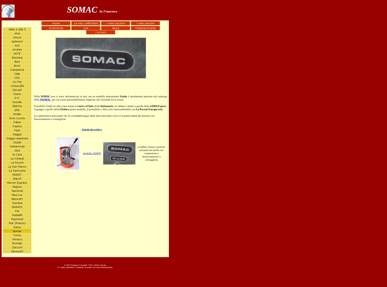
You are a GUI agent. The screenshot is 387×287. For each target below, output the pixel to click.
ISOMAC (45, 99)
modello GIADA (92, 153)
